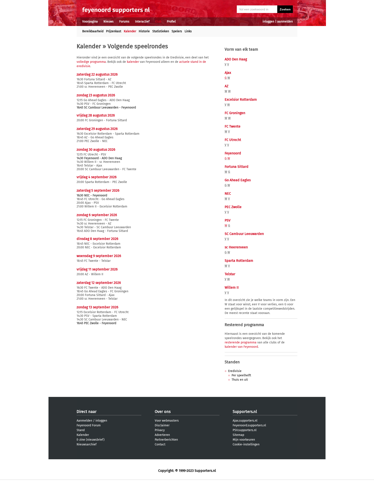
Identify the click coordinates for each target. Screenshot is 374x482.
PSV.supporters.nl (244, 430)
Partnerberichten (166, 440)
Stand (81, 430)
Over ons (163, 411)
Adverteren (162, 435)
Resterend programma (244, 324)
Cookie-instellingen (246, 444)
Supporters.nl (245, 411)
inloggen (268, 21)
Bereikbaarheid (92, 31)
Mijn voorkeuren (244, 440)
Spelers (177, 31)
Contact (160, 444)
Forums (124, 21)
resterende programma (240, 342)
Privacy (160, 430)
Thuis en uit (240, 380)
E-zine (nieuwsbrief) (91, 440)
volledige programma (91, 62)
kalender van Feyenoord (241, 347)
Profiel (171, 21)
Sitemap (238, 435)
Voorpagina (90, 21)
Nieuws (108, 21)
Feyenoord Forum (89, 425)
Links (188, 31)
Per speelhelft (241, 375)
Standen (232, 362)
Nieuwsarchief (87, 444)
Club (158, 21)
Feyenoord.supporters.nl (249, 425)
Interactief (142, 21)
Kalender (130, 31)
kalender (133, 62)
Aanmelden (84, 420)
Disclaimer (162, 425)
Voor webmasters (167, 420)
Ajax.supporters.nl (245, 420)
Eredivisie (235, 371)
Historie (144, 31)
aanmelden (285, 21)
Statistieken (160, 31)
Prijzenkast (113, 31)
